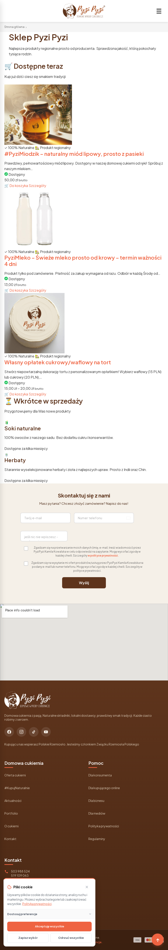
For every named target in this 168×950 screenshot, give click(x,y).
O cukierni (11, 826)
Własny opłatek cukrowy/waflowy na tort (57, 362)
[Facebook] (9, 732)
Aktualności (12, 801)
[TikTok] (33, 732)
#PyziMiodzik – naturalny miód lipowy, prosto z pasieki (74, 153)
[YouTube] (46, 732)
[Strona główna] (84, 11)
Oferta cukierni (15, 775)
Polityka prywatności (103, 826)
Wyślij (84, 582)
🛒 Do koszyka (16, 185)
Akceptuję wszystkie (49, 926)
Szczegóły (37, 185)
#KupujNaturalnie (17, 788)
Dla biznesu (96, 801)
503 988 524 (20, 871)
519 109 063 (20, 875)
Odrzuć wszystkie (71, 937)
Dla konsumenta (100, 775)
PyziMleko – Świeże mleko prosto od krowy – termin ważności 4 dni (82, 260)
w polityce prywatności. (103, 555)
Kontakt (10, 839)
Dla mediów (96, 813)
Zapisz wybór (28, 937)
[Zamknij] (87, 887)
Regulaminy (96, 839)
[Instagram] (21, 732)
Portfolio (11, 813)
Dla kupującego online (104, 788)
